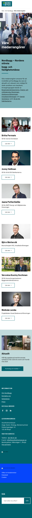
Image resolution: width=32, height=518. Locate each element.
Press (3, 402)
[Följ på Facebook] (2, 410)
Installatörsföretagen (9, 97)
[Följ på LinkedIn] (10, 410)
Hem (3, 11)
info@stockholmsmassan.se (16, 440)
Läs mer (7, 144)
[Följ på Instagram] (6, 410)
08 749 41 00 (12, 438)
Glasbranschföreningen (10, 94)
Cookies (4, 477)
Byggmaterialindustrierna (11, 90)
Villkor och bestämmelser (9, 472)
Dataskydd (5, 475)
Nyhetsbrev (6, 399)
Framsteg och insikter (12, 369)
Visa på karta (6, 445)
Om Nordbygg (9, 11)
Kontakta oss (6, 396)
